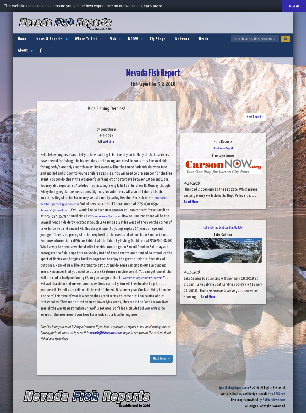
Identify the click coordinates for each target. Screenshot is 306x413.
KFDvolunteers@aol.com (104, 216)
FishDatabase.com (273, 400)
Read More (191, 202)
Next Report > (161, 358)
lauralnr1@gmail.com (55, 210)
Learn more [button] (151, 6)
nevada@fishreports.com (105, 333)
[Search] (285, 39)
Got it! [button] (294, 6)
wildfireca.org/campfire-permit (142, 278)
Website (109, 142)
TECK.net (279, 394)
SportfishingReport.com (234, 388)
